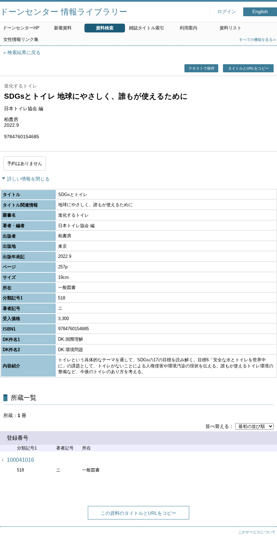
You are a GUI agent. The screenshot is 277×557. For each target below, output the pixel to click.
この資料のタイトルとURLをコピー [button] (138, 513)
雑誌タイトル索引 (146, 27)
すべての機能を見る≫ (257, 40)
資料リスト (231, 27)
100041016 (20, 460)
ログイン (226, 11)
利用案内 (188, 27)
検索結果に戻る (24, 52)
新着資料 (63, 27)
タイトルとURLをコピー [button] (248, 68)
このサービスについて (256, 532)
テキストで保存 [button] (201, 68)
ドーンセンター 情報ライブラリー (63, 11)
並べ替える (217, 426)
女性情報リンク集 (21, 39)
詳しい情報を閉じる (28, 178)
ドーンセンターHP (21, 27)
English (260, 11)
